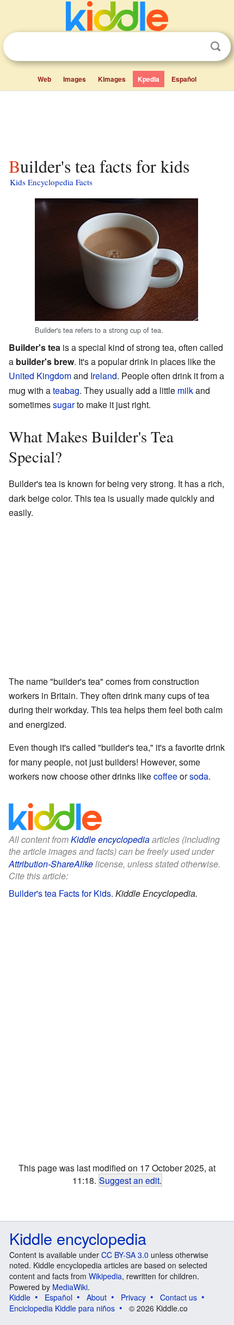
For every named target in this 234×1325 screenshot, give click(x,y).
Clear (193, 47)
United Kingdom (40, 375)
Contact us (178, 1297)
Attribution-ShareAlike (51, 864)
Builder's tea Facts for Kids (60, 893)
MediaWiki (70, 1286)
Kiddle (19, 1297)
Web (44, 79)
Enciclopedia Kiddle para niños (62, 1308)
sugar (64, 404)
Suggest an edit (129, 1180)
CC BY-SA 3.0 (125, 1254)
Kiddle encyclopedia (110, 839)
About (97, 1297)
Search (215, 46)
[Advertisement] (117, 121)
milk (185, 390)
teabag (66, 390)
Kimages (112, 79)
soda (198, 776)
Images (74, 79)
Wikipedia (105, 1276)
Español (183, 79)
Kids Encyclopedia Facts (51, 182)
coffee (165, 776)
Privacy (133, 1297)
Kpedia (148, 79)
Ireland (103, 375)
